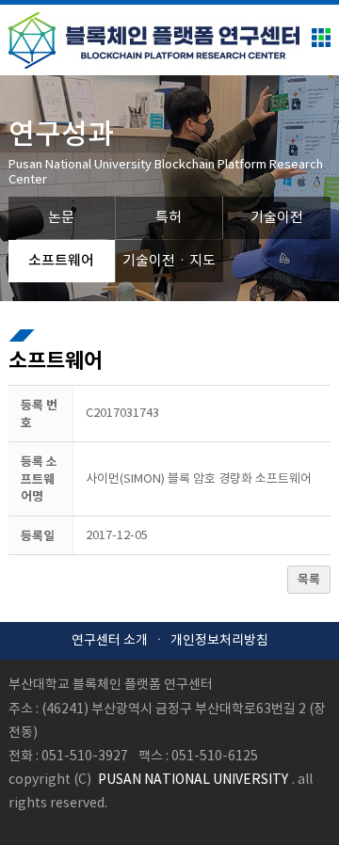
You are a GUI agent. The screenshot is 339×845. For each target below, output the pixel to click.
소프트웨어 (61, 261)
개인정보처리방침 (219, 640)
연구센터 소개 (110, 640)
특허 (168, 218)
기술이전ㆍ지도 (169, 261)
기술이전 (276, 218)
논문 (61, 218)
